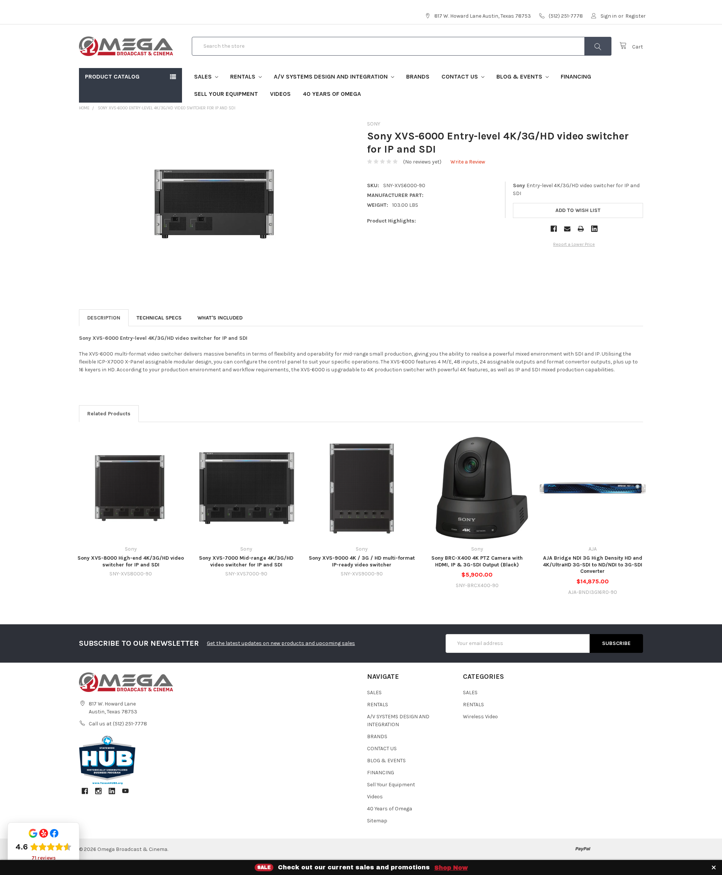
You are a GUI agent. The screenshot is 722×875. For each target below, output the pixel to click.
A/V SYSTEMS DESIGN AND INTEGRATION (331, 76)
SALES (203, 76)
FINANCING (576, 76)
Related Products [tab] (108, 413)
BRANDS (417, 76)
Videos (280, 93)
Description (103, 318)
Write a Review (467, 162)
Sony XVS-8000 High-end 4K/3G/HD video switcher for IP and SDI (130, 561)
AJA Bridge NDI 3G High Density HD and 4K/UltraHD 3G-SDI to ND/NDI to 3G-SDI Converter (592, 564)
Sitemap (377, 820)
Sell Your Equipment (226, 93)
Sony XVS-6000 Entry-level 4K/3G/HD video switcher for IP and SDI (166, 108)
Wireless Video (480, 716)
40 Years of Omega (332, 93)
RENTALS (243, 76)
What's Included (220, 318)
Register (635, 16)
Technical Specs (159, 318)
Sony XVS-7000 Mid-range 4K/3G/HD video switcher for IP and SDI (246, 561)
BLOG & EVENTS (520, 76)
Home (84, 108)
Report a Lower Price (574, 244)
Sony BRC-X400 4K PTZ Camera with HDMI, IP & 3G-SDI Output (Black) (477, 561)
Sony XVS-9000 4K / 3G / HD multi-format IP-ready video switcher (362, 561)
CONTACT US (460, 76)
